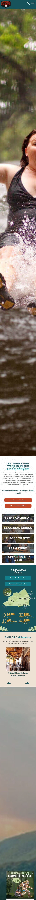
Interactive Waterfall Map (18, 506)
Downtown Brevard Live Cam (18, 584)
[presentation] (9, 683)
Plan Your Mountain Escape (18, 500)
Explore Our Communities (18, 578)
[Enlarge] (34, 590)
